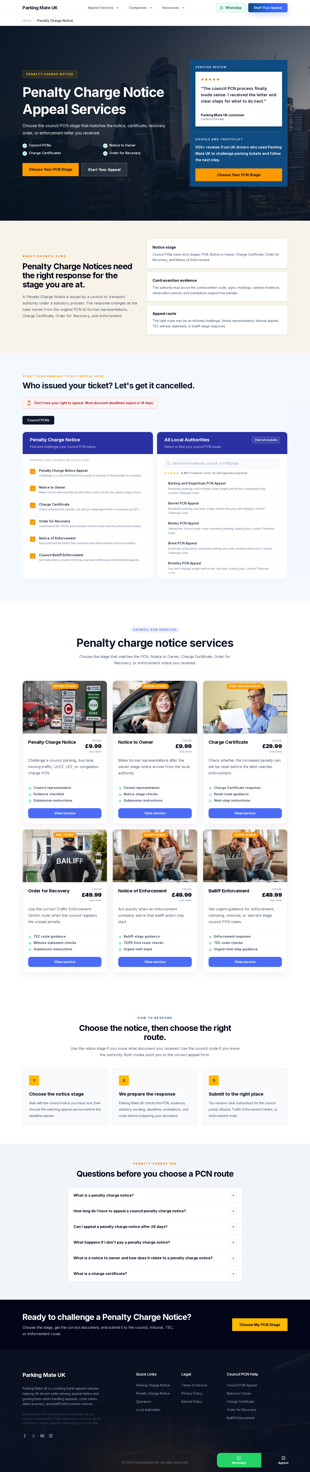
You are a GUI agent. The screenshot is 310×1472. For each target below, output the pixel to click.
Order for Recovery (241, 1410)
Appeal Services (100, 8)
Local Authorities (148, 1410)
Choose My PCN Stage (259, 1324)
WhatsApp (233, 8)
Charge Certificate (240, 1401)
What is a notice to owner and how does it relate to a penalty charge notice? (154, 1258)
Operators (143, 1401)
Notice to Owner (239, 1393)
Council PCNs (38, 420)
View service (64, 813)
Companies (138, 8)
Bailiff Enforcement (241, 1418)
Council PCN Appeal (242, 1385)
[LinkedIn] (51, 1436)
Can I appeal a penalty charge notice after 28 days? (154, 1226)
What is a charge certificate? (154, 1273)
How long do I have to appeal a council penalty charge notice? (154, 1211)
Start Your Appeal (268, 8)
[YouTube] (42, 1435)
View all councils (266, 440)
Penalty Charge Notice (153, 1393)
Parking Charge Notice (153, 1385)
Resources (170, 8)
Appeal (283, 1463)
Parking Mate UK (40, 7)
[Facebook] (24, 1436)
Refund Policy (191, 1401)
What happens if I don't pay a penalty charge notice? (154, 1242)
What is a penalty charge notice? (154, 1195)
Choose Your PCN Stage (50, 169)
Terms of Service (194, 1385)
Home (26, 20)
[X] (34, 1436)
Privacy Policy (191, 1393)
